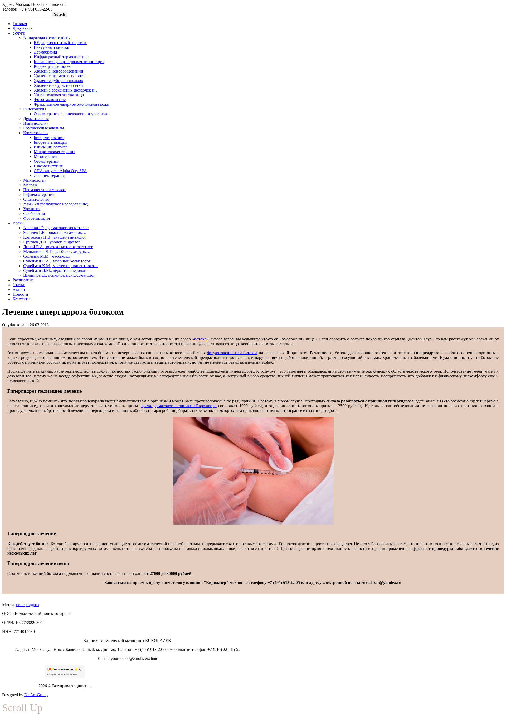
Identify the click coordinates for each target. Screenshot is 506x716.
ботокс (200, 339)
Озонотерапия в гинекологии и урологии (71, 114)
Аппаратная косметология (46, 38)
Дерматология (36, 118)
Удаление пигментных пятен (60, 76)
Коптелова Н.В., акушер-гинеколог (54, 237)
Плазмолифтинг (48, 166)
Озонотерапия (46, 161)
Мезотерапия (45, 156)
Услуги (19, 33)
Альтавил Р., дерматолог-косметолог (56, 227)
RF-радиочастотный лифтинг (60, 42)
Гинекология (34, 109)
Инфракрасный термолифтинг (61, 57)
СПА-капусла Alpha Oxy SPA (60, 171)
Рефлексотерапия (38, 194)
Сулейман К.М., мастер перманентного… (60, 265)
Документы (23, 28)
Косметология (35, 133)
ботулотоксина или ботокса (232, 352)
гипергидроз (27, 604)
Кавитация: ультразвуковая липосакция (69, 61)
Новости (20, 294)
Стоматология (36, 199)
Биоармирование (49, 137)
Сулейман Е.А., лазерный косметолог (57, 261)
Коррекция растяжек (52, 66)
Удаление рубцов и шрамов (58, 80)
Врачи (18, 223)
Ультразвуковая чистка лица (59, 95)
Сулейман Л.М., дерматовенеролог (54, 270)
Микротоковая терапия (54, 152)
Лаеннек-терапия (49, 175)
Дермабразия (45, 52)
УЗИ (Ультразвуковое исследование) (55, 204)
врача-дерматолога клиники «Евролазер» (179, 405)
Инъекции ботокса (50, 147)
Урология (31, 208)
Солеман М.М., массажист (47, 256)
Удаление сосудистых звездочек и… (66, 90)
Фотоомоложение (50, 99)
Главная (20, 23)
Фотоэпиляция (36, 218)
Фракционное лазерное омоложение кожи (71, 104)
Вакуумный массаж (51, 47)
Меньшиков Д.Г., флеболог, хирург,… (56, 251)
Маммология (34, 180)
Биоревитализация (50, 142)
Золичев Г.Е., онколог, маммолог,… (54, 232)
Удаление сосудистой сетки (58, 85)
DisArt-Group (36, 695)
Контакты (21, 299)
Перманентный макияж (44, 190)
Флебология (34, 213)
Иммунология (35, 123)
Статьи (19, 284)
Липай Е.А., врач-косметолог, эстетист (58, 246)
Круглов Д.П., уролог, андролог (51, 242)
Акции (19, 289)
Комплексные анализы (43, 128)
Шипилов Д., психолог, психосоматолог (59, 275)
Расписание (23, 280)
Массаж (30, 185)
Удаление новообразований (58, 71)
